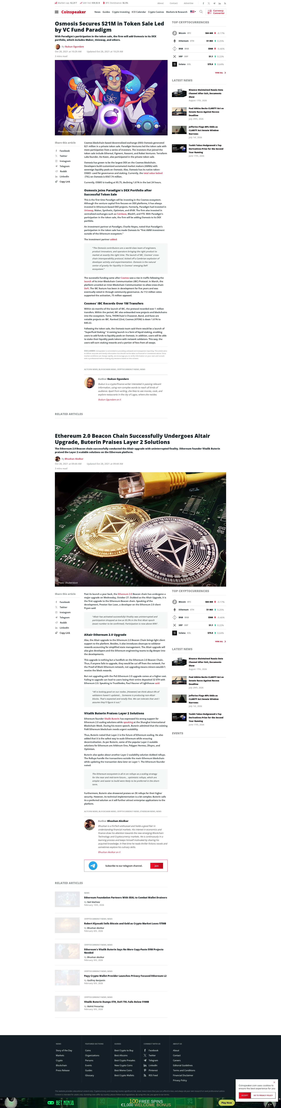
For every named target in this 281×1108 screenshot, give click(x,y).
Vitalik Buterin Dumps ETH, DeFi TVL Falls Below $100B (116, 1001)
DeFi (86, 288)
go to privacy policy (263, 1095)
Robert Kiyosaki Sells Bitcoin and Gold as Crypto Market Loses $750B (125, 923)
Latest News (182, 80)
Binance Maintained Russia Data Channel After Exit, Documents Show (206, 93)
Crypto (59, 1060)
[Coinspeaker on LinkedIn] (220, 3)
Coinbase (122, 213)
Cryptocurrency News (128, 369)
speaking (128, 722)
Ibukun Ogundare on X (109, 399)
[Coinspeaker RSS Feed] (225, 3)
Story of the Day (64, 1050)
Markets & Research (176, 11)
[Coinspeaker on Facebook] (203, 3)
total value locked (153, 173)
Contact (174, 3)
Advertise (188, 3)
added (113, 239)
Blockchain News (107, 369)
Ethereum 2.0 (125, 593)
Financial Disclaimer (183, 1075)
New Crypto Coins (123, 1065)
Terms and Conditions (184, 1070)
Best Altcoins (120, 1055)
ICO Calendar (139, 11)
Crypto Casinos (156, 11)
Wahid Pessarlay (95, 1006)
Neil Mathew (93, 902)
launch (87, 281)
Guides (106, 11)
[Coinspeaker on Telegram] (214, 3)
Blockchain (61, 1065)
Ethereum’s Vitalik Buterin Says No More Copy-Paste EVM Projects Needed (123, 951)
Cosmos (125, 277)
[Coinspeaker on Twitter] (209, 3)
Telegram (65, 166)
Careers (177, 1060)
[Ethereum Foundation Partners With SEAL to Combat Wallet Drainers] (67, 900)
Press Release (63, 1070)
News (97, 11)
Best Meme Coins (123, 1070)
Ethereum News (147, 811)
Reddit (63, 171)
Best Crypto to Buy (123, 1050)
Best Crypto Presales (124, 1060)
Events (177, 733)
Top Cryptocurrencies (190, 22)
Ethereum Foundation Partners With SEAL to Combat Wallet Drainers (125, 897)
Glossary (89, 1075)
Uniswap (88, 210)
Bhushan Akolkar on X (109, 852)
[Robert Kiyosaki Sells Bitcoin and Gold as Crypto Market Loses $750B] (67, 926)
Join (157, 865)
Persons (89, 1060)
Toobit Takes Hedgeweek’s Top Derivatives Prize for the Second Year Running (206, 149)
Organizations (92, 1055)
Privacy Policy (180, 1080)
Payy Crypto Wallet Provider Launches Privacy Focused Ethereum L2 (125, 975)
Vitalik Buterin (112, 718)
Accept (244, 1095)
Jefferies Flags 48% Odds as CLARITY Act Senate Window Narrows (204, 130)
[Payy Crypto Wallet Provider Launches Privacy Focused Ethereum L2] (67, 978)
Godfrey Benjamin (96, 980)
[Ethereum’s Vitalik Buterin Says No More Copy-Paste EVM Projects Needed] (67, 952)
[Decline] (274, 1082)
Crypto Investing (121, 11)
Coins (88, 1050)
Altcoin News (91, 369)
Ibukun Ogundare (74, 46)
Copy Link (64, 181)
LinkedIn (64, 176)
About (160, 3)
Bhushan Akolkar (74, 458)
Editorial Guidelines (183, 1065)
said (157, 683)
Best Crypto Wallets (124, 1075)
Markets (60, 1055)
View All (219, 73)
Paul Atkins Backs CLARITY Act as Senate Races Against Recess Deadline (206, 112)
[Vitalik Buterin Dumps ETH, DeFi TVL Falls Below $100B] (67, 1004)
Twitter (63, 155)
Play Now (226, 1102)
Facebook (65, 150)
